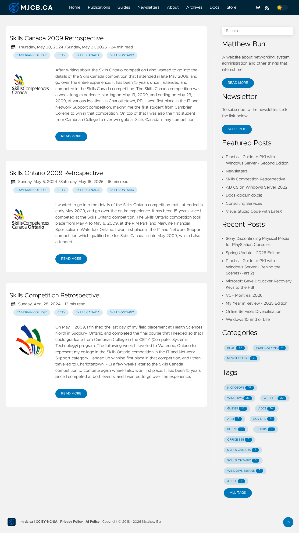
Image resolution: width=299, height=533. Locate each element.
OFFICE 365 (238, 439)
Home (74, 7)
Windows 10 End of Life (248, 320)
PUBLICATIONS (269, 348)
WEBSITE (273, 398)
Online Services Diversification (253, 312)
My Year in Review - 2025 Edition (256, 303)
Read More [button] (238, 82)
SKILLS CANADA (241, 450)
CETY (61, 55)
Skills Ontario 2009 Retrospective (56, 173)
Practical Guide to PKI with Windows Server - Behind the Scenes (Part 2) (253, 267)
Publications (99, 7)
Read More (71, 136)
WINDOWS (238, 398)
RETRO (234, 429)
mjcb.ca (27, 521)
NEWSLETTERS (240, 358)
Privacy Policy (71, 521)
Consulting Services (244, 203)
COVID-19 (262, 418)
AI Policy (92, 521)
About (173, 7)
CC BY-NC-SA (46, 521)
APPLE (234, 481)
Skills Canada (88, 55)
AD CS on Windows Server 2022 (256, 187)
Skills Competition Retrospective (54, 296)
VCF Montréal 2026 (244, 295)
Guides (123, 7)
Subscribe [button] (237, 129)
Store (231, 7)
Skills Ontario (122, 55)
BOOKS (264, 429)
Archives (194, 7)
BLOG (234, 348)
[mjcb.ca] (35, 7)
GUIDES (235, 408)
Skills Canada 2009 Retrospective (56, 39)
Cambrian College (32, 55)
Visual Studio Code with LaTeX (254, 211)
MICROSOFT (239, 387)
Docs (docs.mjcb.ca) (244, 195)
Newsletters (149, 7)
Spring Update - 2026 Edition (253, 253)
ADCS (265, 408)
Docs (214, 7)
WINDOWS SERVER (243, 470)
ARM (233, 418)
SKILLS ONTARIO (241, 460)
